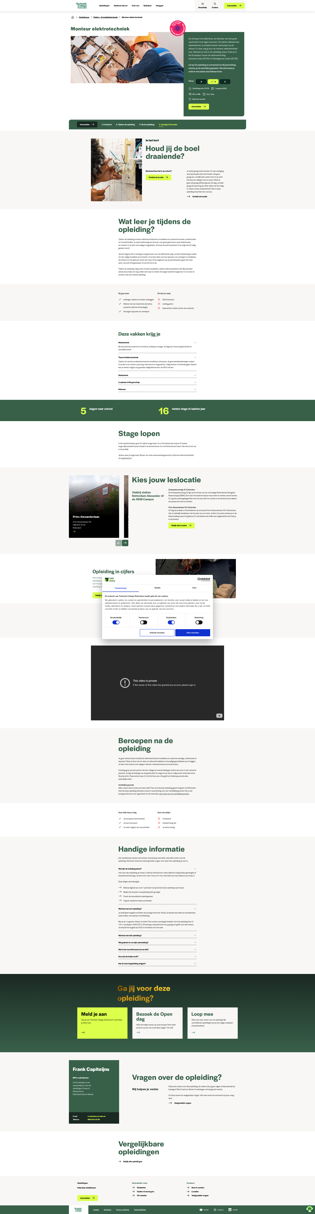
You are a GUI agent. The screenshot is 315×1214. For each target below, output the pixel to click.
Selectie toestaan (157, 633)
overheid (170, 924)
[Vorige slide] (118, 543)
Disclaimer (107, 1209)
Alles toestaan (193, 633)
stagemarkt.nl (126, 458)
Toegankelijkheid (140, 1209)
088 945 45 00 (94, 1119)
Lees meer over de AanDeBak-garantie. (174, 793)
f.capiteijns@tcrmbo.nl (96, 1116)
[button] (157, 342)
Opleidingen (84, 17)
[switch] (143, 622)
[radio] (201, 81)
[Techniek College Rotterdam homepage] (82, 5)
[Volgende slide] (125, 543)
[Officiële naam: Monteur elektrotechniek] (190, 89)
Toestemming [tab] (120, 588)
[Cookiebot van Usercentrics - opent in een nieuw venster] (199, 579)
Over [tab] (194, 588)
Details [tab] (158, 588)
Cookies (96, 1209)
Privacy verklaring (122, 1209)
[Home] (73, 17)
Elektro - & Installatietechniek (106, 17)
